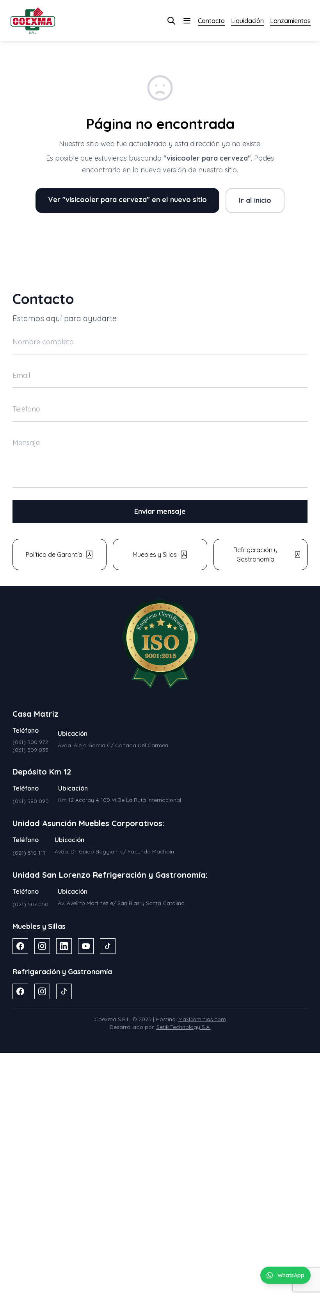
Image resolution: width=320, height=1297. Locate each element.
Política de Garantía (54, 554)
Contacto (211, 21)
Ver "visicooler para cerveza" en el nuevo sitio (127, 199)
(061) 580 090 (30, 801)
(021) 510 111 (28, 852)
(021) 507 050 (30, 904)
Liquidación (247, 21)
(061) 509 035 (30, 749)
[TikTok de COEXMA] (108, 946)
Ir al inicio (255, 200)
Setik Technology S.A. (183, 1026)
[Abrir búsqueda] (171, 20)
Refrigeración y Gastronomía (255, 554)
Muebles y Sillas (155, 554)
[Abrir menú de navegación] (187, 20)
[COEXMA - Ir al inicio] (32, 20)
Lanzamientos (290, 21)
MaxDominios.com (202, 1019)
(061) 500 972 (30, 742)
